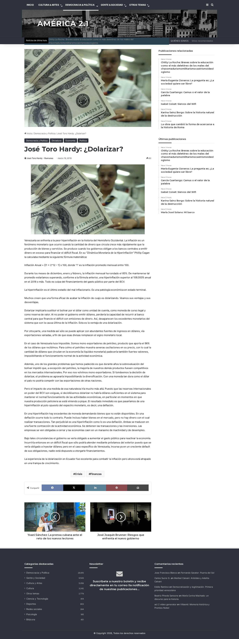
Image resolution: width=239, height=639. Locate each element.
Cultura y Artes (34, 583)
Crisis (78, 474)
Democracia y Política (44, 133)
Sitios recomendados (202, 40)
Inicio (29, 133)
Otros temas (32, 593)
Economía (70, 140)
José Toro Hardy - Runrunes (40, 158)
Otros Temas (137, 4)
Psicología (31, 614)
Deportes (31, 604)
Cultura (30, 588)
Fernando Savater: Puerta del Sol (197, 572)
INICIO (30, 4)
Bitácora (30, 619)
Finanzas (96, 474)
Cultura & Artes (48, 4)
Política (83, 140)
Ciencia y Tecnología (37, 598)
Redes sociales (34, 609)
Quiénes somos (179, 40)
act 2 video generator (165, 604)
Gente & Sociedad (112, 4)
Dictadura (56, 140)
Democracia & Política (79, 4)
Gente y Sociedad (35, 578)
